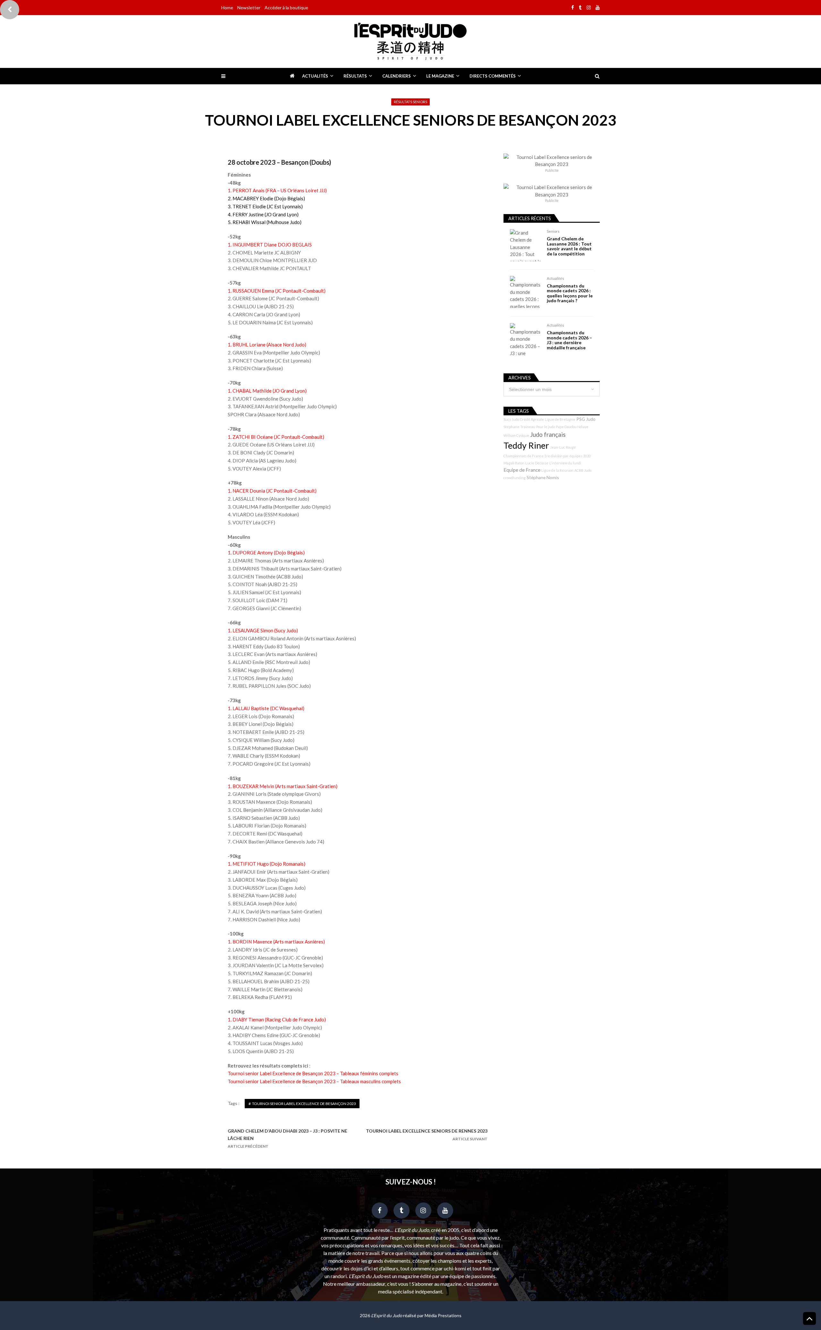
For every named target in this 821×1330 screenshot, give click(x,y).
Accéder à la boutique (286, 7)
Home (227, 7)
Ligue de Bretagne (560, 419)
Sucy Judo (511, 419)
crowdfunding (515, 478)
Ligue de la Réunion (557, 470)
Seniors (553, 231)
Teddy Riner (526, 445)
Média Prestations (443, 1315)
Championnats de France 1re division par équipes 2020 (547, 456)
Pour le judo (545, 427)
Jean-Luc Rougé (563, 447)
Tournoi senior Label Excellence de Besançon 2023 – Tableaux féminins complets (313, 1073)
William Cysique (516, 435)
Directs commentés (493, 76)
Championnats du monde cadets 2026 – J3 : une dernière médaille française (569, 340)
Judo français (548, 434)
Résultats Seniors (410, 102)
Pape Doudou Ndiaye (572, 427)
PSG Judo (586, 419)
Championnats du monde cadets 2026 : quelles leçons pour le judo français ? (570, 293)
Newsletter (248, 7)
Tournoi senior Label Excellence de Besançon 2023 (304, 1103)
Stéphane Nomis (543, 477)
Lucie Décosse (536, 463)
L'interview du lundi (565, 463)
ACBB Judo (582, 470)
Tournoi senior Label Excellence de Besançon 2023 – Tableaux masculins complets (314, 1081)
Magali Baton (514, 463)
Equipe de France (522, 470)
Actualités (315, 76)
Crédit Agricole (532, 419)
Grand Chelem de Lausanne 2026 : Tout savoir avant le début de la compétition (569, 246)
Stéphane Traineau (519, 427)
